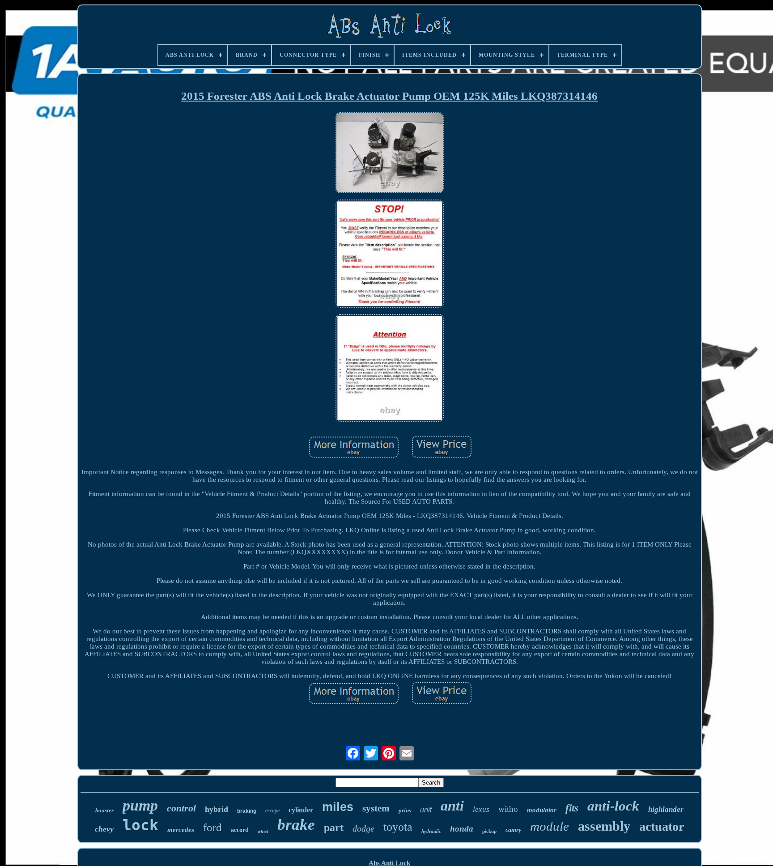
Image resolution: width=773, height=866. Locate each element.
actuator (661, 826)
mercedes (180, 829)
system (376, 808)
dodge (363, 828)
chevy (104, 828)
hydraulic (431, 831)
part (334, 827)
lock (140, 825)
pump (140, 805)
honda (461, 828)
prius (405, 810)
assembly (604, 826)
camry (513, 830)
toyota (397, 826)
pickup (489, 831)
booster (104, 810)
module (549, 826)
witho (508, 809)
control (181, 808)
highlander (666, 809)
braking (246, 811)
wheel (263, 831)
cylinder (301, 810)
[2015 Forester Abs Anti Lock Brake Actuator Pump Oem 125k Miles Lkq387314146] (390, 154)
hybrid (216, 809)
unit (426, 810)
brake (296, 824)
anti (452, 806)
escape (272, 810)
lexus (481, 809)
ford (212, 827)
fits (571, 808)
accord (240, 830)
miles (337, 807)
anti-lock (613, 806)
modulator (541, 810)
